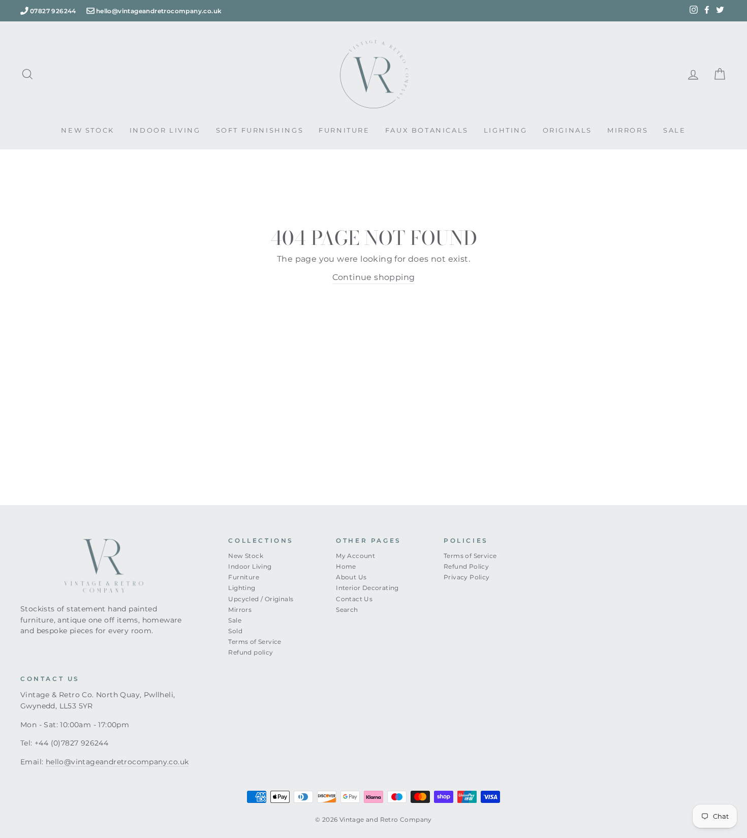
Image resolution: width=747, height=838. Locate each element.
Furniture (344, 130)
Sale (674, 130)
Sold (235, 631)
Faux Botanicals (427, 130)
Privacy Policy (467, 577)
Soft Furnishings (260, 130)
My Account (355, 556)
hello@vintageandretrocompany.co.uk (159, 11)
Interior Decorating (367, 588)
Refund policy (250, 652)
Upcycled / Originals (260, 599)
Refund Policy (466, 566)
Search (347, 609)
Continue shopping (373, 277)
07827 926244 (53, 11)
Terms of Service (254, 641)
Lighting (505, 130)
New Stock (87, 130)
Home (346, 566)
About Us (351, 577)
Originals (567, 130)
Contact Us (354, 599)
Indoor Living (165, 130)
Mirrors (627, 130)
